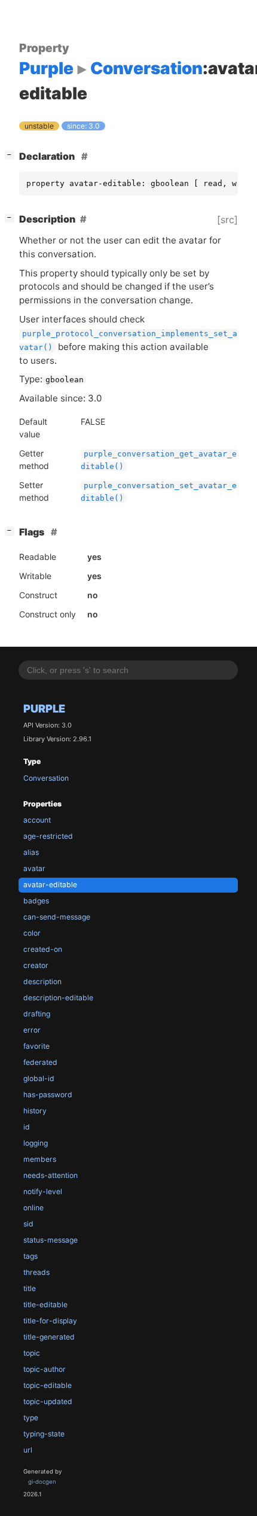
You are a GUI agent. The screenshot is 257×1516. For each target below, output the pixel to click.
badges (36, 900)
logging (35, 1142)
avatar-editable (50, 884)
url (27, 1449)
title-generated (49, 1336)
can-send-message (56, 916)
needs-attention (50, 1175)
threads (36, 1272)
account (37, 819)
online (33, 1207)
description (42, 981)
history (35, 1110)
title (29, 1288)
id (26, 1126)
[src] (227, 220)
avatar (34, 868)
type (30, 1417)
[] (12, 154)
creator (35, 965)
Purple (44, 708)
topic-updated (47, 1401)
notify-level (42, 1191)
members (39, 1159)
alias (31, 852)
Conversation (46, 778)
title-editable (45, 1304)
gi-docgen (42, 1481)
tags (30, 1256)
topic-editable (47, 1385)
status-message (50, 1239)
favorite (36, 1046)
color (32, 933)
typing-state (44, 1433)
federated (40, 1062)
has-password (47, 1094)
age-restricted (48, 836)
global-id (38, 1078)
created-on (42, 949)
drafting (36, 1013)
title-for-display (50, 1320)
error (32, 1029)
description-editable (58, 997)
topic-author (44, 1369)
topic (31, 1352)
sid (28, 1223)
